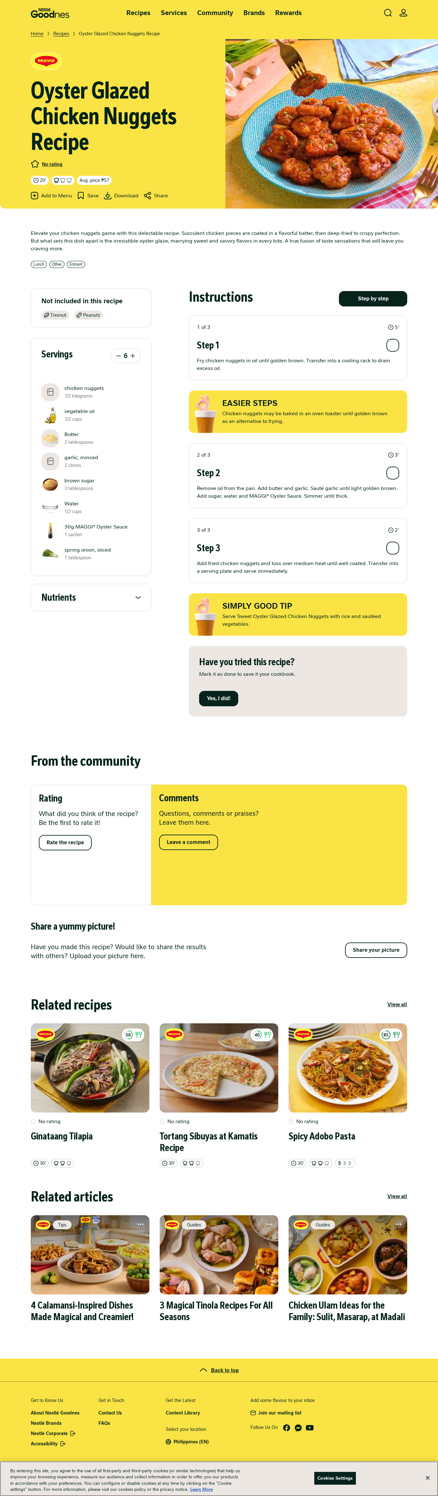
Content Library (183, 1413)
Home (37, 34)
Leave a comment (188, 842)
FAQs (104, 1423)
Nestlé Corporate (49, 1433)
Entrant (76, 264)
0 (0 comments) (35, 164)
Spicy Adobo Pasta (322, 1136)
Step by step (373, 298)
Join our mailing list (279, 1413)
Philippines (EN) (191, 1442)
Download (126, 195)
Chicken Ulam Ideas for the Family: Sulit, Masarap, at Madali (347, 1311)
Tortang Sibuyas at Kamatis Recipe (209, 1142)
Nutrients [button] (58, 597)
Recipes (138, 13)
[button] (298, 327)
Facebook (287, 1428)
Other (57, 264)
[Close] (428, 1478)
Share (161, 195)
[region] (219, 1478)
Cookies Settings (335, 1478)
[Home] (50, 13)
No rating (52, 164)
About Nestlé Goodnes (55, 1413)
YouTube (310, 1428)
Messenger (298, 1428)
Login (403, 13)
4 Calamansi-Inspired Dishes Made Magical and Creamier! (82, 1311)
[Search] (388, 13)
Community (215, 13)
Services (174, 13)
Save (93, 195)
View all (397, 1004)
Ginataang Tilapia (62, 1136)
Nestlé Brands (46, 1423)
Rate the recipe (65, 842)
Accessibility (44, 1444)
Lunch (38, 264)
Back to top (225, 1370)
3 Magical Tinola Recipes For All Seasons (216, 1311)
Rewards (288, 13)
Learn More (201, 1489)
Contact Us (110, 1413)
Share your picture (376, 950)
